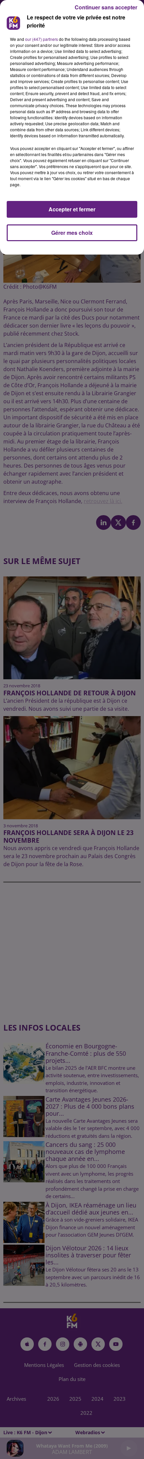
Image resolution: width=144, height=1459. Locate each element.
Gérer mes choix (72, 232)
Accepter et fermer (72, 209)
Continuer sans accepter (106, 7)
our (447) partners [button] (41, 39)
